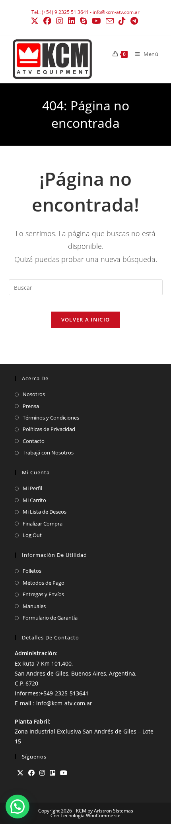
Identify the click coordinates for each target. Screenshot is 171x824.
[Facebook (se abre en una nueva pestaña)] (47, 21)
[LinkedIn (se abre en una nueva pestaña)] (72, 21)
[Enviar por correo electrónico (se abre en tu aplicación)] (109, 21)
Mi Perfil (32, 488)
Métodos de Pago (43, 582)
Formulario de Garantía (50, 617)
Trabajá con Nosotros (48, 452)
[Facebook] (31, 773)
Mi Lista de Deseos (44, 511)
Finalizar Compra (42, 523)
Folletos (32, 570)
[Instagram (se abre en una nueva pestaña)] (60, 21)
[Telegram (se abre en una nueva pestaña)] (134, 21)
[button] (17, 806)
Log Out (32, 535)
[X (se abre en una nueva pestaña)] (36, 21)
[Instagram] (42, 773)
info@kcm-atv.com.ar (116, 12)
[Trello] (52, 773)
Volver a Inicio (85, 319)
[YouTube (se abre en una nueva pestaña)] (96, 21)
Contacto (34, 441)
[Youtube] (63, 773)
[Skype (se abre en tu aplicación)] (83, 21)
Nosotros (34, 394)
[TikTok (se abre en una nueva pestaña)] (122, 21)
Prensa (31, 406)
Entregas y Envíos (43, 594)
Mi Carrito (34, 500)
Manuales (34, 606)
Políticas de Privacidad (49, 429)
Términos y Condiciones (51, 417)
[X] (20, 773)
